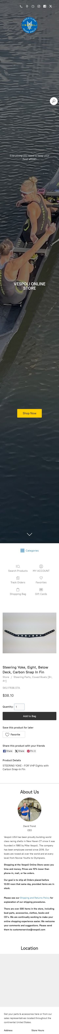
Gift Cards (41, 594)
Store (6, 677)
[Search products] (54, 101)
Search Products (18, 570)
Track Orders (17, 582)
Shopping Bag (18, 594)
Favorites (41, 582)
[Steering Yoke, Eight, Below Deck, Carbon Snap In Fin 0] (29, 633)
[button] (14, 734)
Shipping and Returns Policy (34, 897)
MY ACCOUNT (41, 570)
